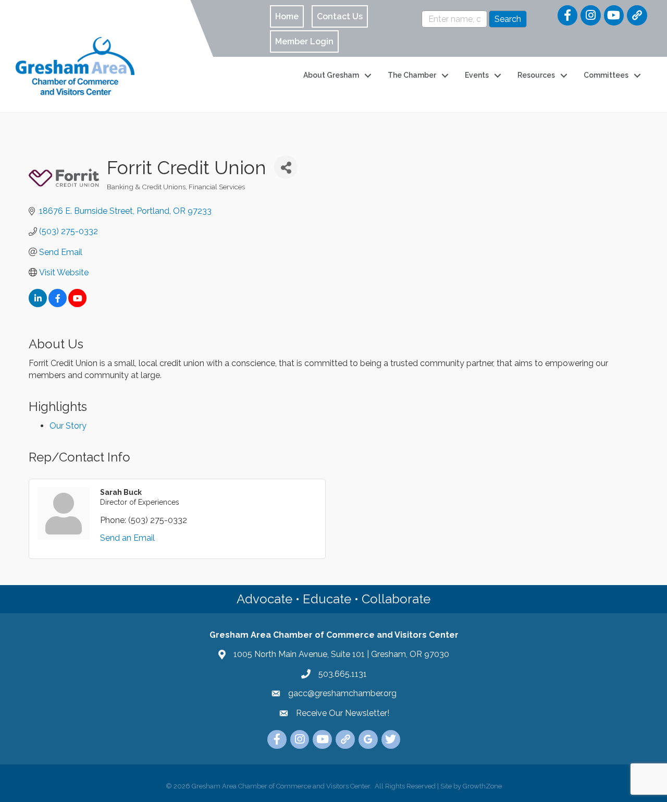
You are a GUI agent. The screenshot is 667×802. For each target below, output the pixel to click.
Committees (606, 75)
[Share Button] (286, 167)
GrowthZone (482, 786)
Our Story (68, 426)
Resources (536, 75)
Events (477, 75)
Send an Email (127, 538)
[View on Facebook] (57, 304)
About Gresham (331, 75)
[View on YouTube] (77, 304)
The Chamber (412, 75)
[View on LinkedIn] (38, 304)
